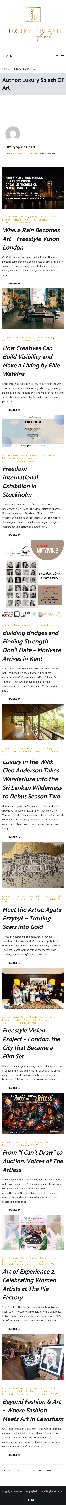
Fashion (6, 220)
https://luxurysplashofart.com (25, 154)
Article (24, 217)
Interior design (47, 455)
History (16, 751)
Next (41, 1470)
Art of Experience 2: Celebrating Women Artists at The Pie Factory (29, 1285)
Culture (43, 217)
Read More (14, 283)
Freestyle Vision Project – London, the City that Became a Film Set (31, 1044)
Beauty (33, 217)
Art (3, 217)
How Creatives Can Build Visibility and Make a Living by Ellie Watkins (31, 361)
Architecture (8, 748)
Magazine (18, 458)
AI (3, 338)
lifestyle (17, 220)
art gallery (13, 217)
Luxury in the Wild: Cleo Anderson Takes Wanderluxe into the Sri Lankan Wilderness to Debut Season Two (32, 779)
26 (35, 1470)
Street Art (43, 220)
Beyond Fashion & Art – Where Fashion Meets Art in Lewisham (32, 1410)
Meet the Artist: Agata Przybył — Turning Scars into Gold (31, 918)
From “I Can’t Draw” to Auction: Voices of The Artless (32, 1161)
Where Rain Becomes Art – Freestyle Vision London (31, 239)
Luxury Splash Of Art (20, 147)
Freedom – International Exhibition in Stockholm (20, 482)
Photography (30, 220)
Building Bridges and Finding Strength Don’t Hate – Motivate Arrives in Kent (31, 646)
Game (47, 1142)
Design (53, 217)
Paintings (30, 458)
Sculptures (22, 1264)
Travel (5, 223)
